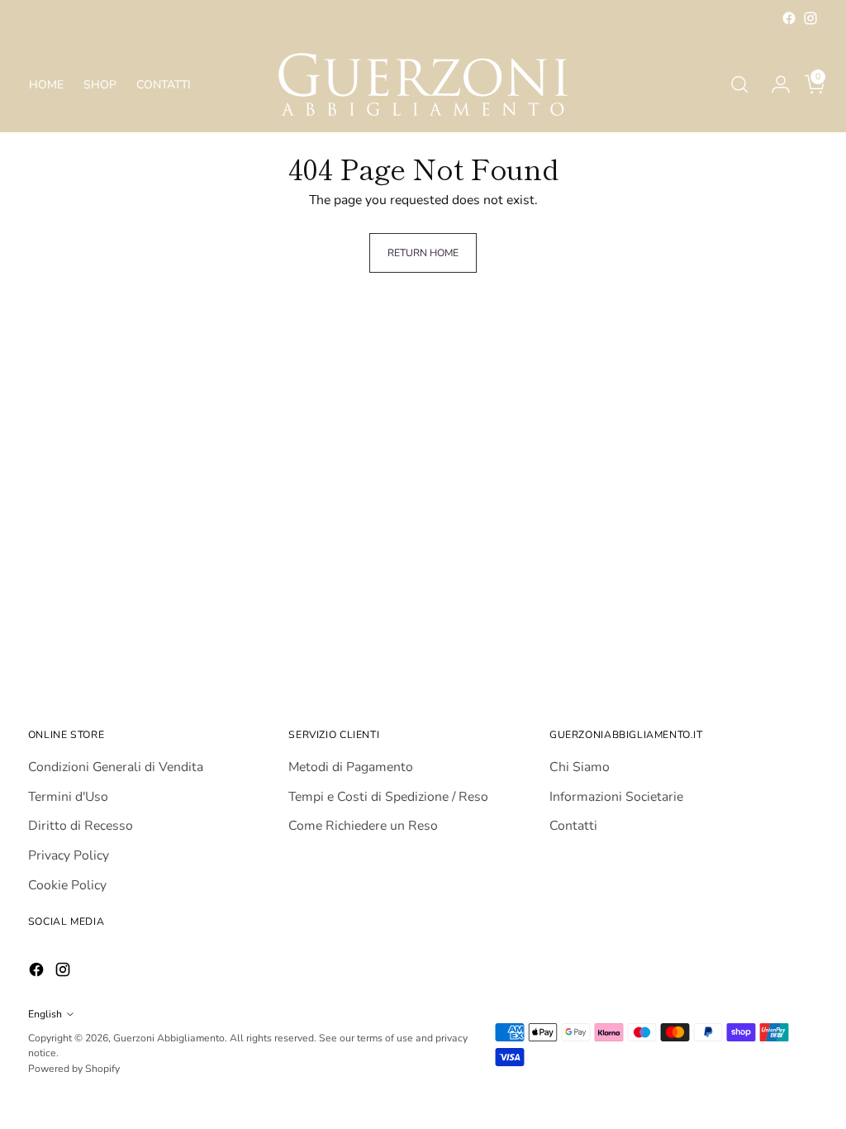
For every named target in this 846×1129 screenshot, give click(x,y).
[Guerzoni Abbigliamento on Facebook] (789, 18)
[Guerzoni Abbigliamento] (423, 84)
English (45, 1014)
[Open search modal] (739, 84)
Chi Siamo (579, 767)
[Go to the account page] (774, 84)
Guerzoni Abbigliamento (169, 1038)
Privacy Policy (68, 855)
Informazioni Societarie (616, 797)
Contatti (573, 826)
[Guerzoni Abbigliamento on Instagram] (810, 18)
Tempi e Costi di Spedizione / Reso (388, 797)
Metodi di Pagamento (350, 767)
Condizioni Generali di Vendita (115, 767)
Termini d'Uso (68, 797)
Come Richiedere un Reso (363, 826)
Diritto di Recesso (80, 826)
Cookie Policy (67, 885)
